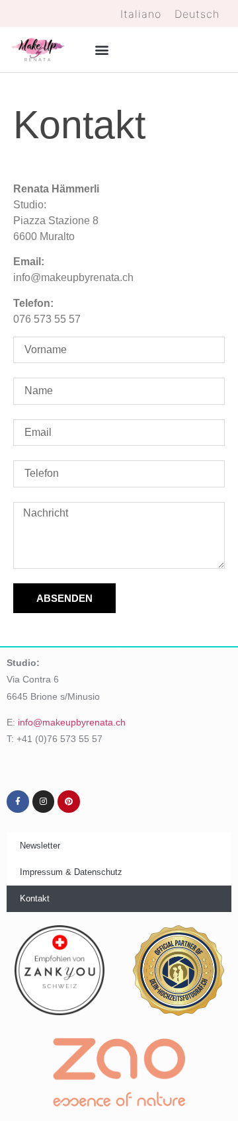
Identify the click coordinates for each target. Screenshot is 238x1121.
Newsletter (40, 846)
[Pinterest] (69, 801)
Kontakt (35, 898)
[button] (101, 49)
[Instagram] (43, 801)
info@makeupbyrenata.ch (72, 722)
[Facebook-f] (18, 801)
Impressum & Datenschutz (71, 872)
